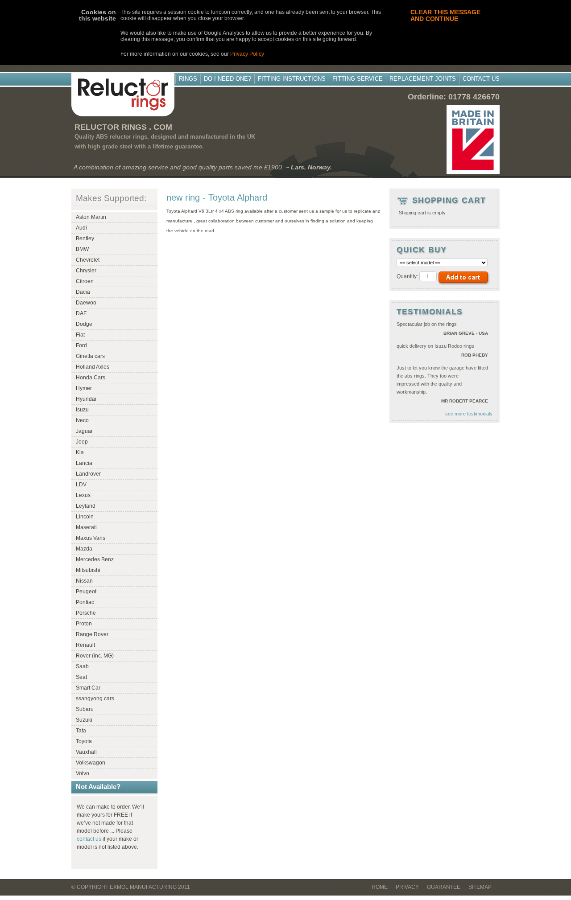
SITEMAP (480, 887)
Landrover (88, 474)
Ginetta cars (90, 356)
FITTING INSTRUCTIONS (292, 78)
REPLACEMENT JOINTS (422, 78)
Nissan (84, 581)
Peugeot (86, 591)
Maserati (86, 527)
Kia (80, 452)
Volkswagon (90, 763)
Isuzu (82, 410)
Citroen (85, 281)
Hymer (84, 388)
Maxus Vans (90, 538)
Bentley (85, 238)
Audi (81, 228)
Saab (82, 666)
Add (464, 278)
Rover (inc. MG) (95, 656)
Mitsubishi (88, 570)
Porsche (86, 613)
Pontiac (85, 602)
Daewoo (86, 303)
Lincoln (85, 517)
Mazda (84, 549)
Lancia (84, 463)
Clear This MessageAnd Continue (445, 15)
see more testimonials (468, 413)
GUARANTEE (443, 887)
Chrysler (86, 270)
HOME (380, 887)
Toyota (84, 741)
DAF (81, 313)
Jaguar (84, 431)
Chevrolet (87, 260)
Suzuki (84, 720)
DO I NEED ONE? (227, 78)
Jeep (82, 442)
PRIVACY (407, 887)
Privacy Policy (247, 54)
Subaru (85, 709)
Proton (84, 624)
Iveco (82, 420)
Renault (85, 645)
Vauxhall (86, 752)
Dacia (83, 292)
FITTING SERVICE (357, 78)
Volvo (82, 773)
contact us (89, 839)
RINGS (188, 78)
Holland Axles (92, 367)
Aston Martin (91, 217)
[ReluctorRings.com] (122, 94)
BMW (82, 249)
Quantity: (407, 276)
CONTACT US (481, 78)
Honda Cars (90, 377)
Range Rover (92, 634)
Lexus (83, 495)
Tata (81, 730)
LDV (81, 484)
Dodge (84, 324)
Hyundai (86, 399)
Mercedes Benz (95, 559)
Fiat (80, 335)
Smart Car (88, 688)
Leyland (85, 506)
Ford (81, 345)
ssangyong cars (95, 698)
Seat (81, 677)
